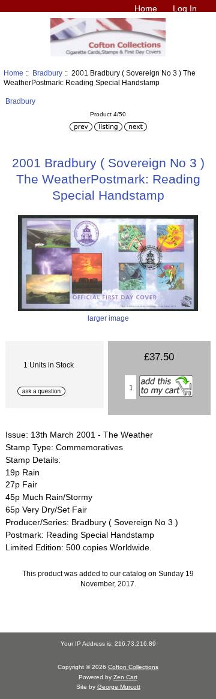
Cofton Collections (133, 667)
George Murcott (118, 686)
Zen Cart (125, 677)
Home (145, 8)
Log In (185, 8)
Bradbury (47, 73)
